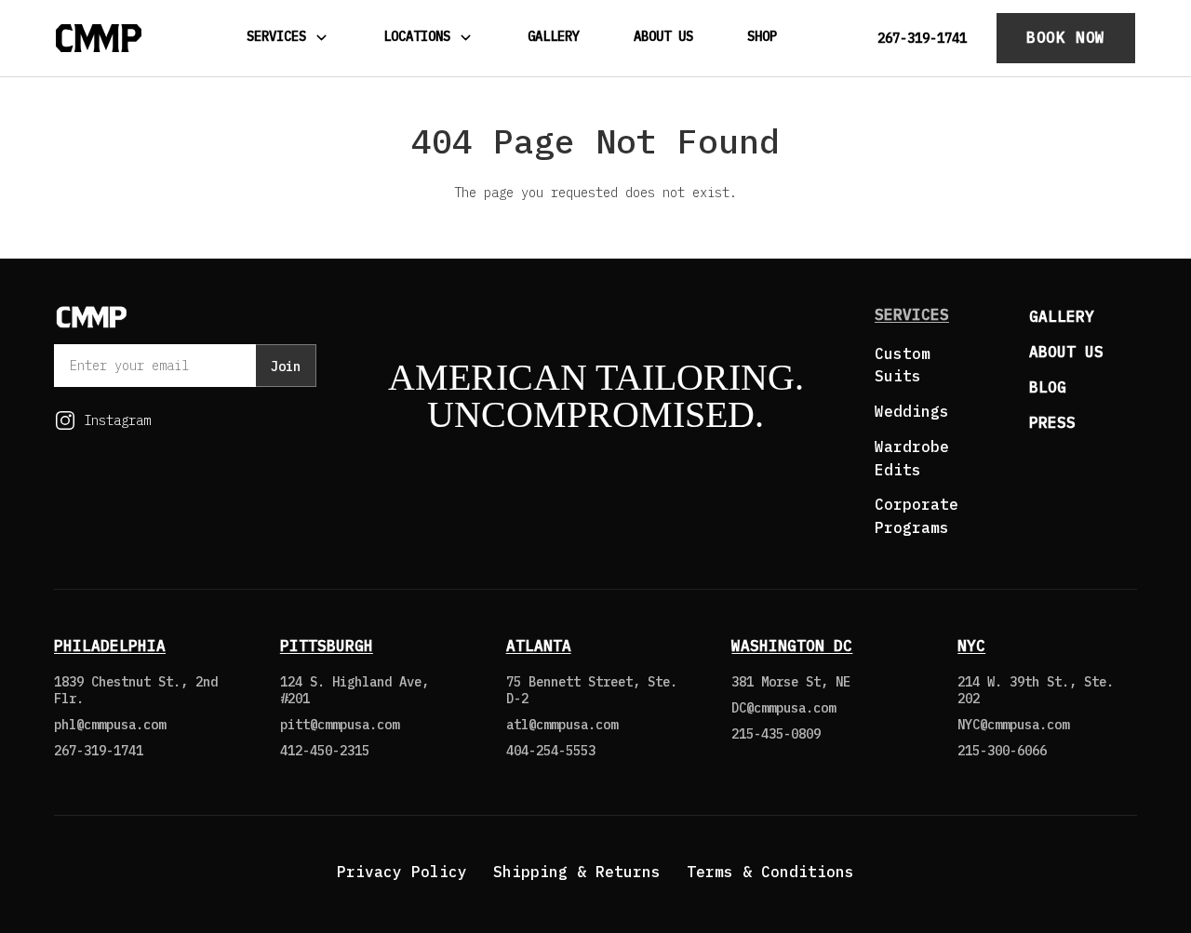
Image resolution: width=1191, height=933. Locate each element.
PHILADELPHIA (110, 645)
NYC (971, 645)
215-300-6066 (1002, 750)
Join (286, 366)
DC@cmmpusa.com (783, 708)
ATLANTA (538, 645)
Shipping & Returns (577, 871)
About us (1066, 351)
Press (1052, 422)
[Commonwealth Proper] (98, 38)
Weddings (912, 411)
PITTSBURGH (326, 645)
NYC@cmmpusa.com (1013, 724)
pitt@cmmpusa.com (339, 724)
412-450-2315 (324, 750)
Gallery (554, 36)
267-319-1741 (922, 39)
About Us (663, 36)
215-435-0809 (776, 734)
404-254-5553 (551, 750)
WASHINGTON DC (791, 645)
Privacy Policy (402, 871)
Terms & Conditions (770, 871)
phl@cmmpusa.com (110, 724)
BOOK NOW (1065, 37)
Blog (1047, 387)
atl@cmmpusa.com (562, 724)
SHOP (762, 36)
